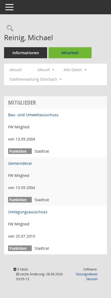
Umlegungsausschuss (27, 211)
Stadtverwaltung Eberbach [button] (33, 79)
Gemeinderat (20, 163)
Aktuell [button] (44, 69)
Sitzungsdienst (87, 276)
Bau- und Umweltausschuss (33, 114)
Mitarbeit (70, 52)
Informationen (25, 52)
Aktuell (15, 69)
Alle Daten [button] (73, 69)
